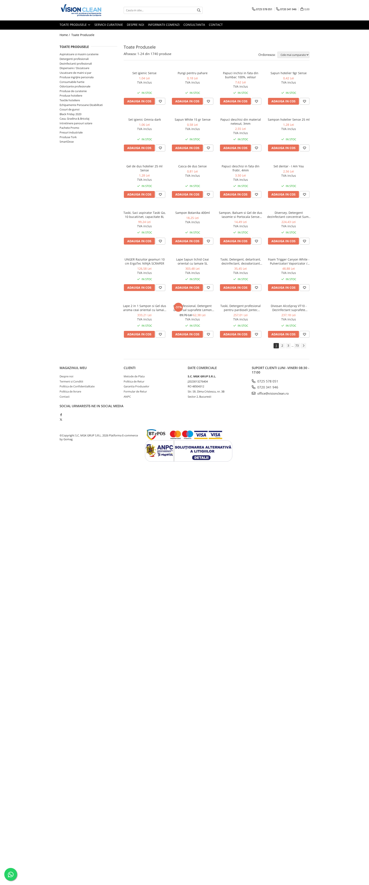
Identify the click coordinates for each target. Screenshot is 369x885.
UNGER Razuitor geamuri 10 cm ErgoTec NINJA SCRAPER (144, 261)
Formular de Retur (135, 391)
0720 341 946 (267, 387)
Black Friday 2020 (70, 114)
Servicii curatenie (108, 25)
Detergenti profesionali (74, 59)
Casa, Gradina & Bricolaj (74, 118)
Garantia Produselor (136, 386)
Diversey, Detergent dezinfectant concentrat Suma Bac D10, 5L (288, 215)
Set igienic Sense (144, 73)
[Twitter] (61, 419)
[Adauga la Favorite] (160, 101)
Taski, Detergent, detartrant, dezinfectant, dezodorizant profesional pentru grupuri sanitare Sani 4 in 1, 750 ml (240, 261)
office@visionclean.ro (272, 393)
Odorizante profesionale (75, 86)
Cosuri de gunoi (69, 109)
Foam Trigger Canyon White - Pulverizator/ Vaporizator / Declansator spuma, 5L (288, 261)
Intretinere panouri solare (76, 123)
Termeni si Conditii (71, 381)
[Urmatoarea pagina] (303, 345)
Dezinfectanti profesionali (76, 63)
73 (297, 345)
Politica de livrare (70, 391)
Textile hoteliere (70, 100)
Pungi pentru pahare (193, 73)
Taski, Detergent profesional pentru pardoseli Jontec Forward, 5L (240, 308)
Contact (216, 25)
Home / (65, 35)
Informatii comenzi (164, 25)
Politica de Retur (134, 381)
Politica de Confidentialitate (77, 386)
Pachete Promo (69, 128)
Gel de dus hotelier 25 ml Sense (144, 168)
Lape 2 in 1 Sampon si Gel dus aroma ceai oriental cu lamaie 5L (144, 308)
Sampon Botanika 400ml (192, 213)
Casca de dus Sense (192, 166)
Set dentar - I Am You (289, 166)
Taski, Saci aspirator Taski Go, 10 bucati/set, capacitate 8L (144, 215)
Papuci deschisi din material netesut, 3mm (240, 121)
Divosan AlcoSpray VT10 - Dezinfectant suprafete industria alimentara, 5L (289, 308)
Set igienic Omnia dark (144, 119)
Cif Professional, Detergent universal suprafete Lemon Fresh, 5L (192, 308)
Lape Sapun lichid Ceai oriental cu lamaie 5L (192, 261)
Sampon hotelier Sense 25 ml (289, 119)
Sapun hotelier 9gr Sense (289, 73)
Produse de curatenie (73, 91)
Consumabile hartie (72, 82)
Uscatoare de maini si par (75, 73)
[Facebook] (61, 415)
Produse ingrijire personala (77, 77)
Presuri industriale (71, 132)
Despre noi (135, 25)
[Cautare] (199, 10)
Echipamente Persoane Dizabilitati (81, 105)
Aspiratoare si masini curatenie (79, 54)
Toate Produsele (74, 25)
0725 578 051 (267, 381)
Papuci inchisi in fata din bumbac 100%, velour (240, 75)
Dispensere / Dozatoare (74, 68)
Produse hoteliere (71, 95)
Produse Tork (68, 137)
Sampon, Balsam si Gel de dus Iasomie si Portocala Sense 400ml (240, 215)
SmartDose (67, 141)
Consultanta (194, 25)
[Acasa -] (81, 10)
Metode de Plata (134, 376)
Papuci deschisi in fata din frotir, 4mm (240, 168)
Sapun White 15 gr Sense (193, 119)
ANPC (127, 396)
